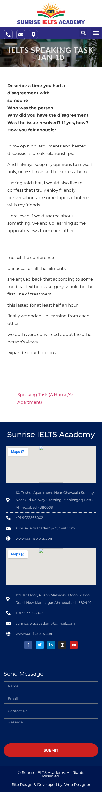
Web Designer (77, 784)
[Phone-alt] (8, 34)
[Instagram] (62, 645)
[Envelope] (20, 34)
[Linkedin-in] (51, 645)
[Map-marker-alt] (33, 34)
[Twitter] (40, 645)
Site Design (22, 784)
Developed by (49, 784)
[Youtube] (74, 645)
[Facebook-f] (28, 645)
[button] (83, 33)
